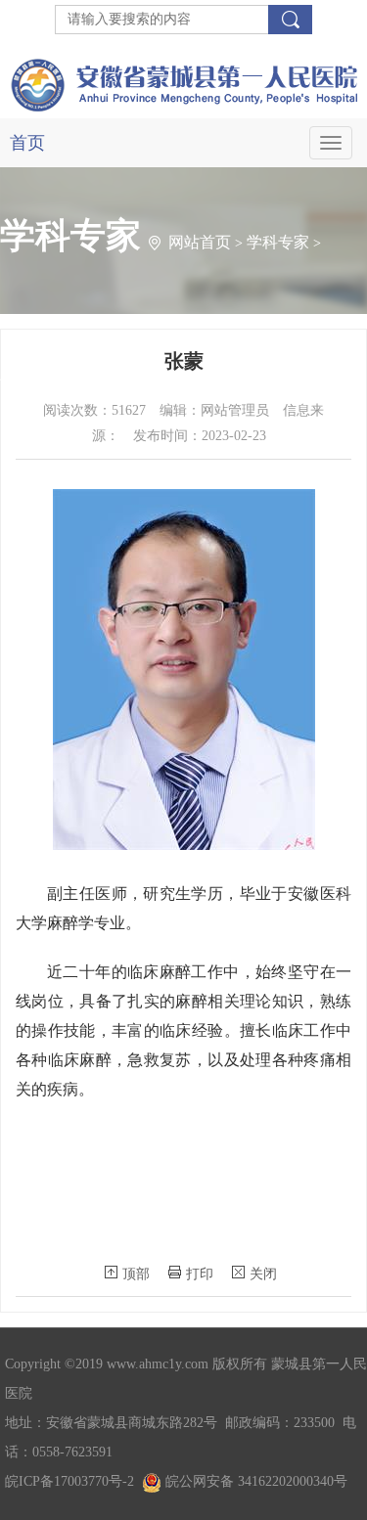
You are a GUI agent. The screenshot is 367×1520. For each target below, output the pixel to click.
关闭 (263, 1274)
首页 (27, 143)
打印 (199, 1274)
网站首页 (199, 242)
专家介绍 (31, 381)
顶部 (136, 1274)
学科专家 (278, 242)
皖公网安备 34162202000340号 (254, 1481)
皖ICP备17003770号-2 (69, 1481)
